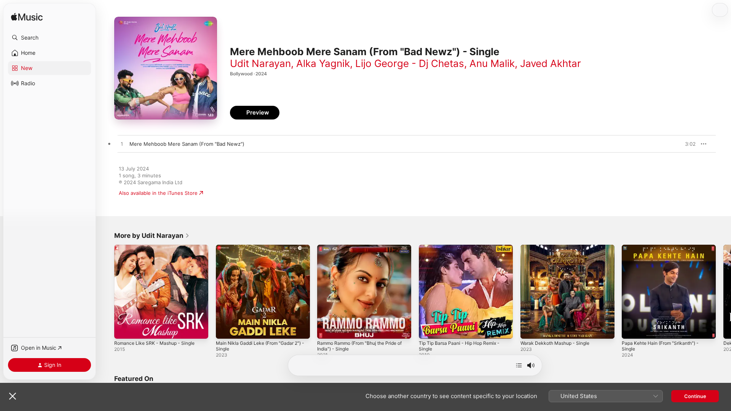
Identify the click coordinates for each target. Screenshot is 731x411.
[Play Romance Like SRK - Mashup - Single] (123, 329)
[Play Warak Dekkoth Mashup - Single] (530, 329)
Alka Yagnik (323, 63)
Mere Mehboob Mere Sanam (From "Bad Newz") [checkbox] (186, 144)
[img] (27, 17)
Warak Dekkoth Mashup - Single (558, 248)
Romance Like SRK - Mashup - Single (158, 248)
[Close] (12, 396)
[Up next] (519, 365)
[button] (49, 37)
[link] (152, 235)
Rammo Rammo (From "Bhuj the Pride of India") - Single (361, 251)
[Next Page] (723, 291)
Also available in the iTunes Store (158, 193)
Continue (695, 396)
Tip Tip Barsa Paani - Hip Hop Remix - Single (463, 251)
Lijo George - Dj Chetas (409, 63)
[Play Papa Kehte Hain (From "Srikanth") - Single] (631, 329)
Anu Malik (492, 63)
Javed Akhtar (550, 63)
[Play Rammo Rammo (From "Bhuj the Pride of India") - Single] (326, 329)
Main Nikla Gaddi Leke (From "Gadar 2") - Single (259, 251)
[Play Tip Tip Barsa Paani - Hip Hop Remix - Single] (428, 329)
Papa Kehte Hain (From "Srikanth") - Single (664, 251)
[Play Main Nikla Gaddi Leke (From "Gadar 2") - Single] (225, 329)
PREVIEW (687, 144)
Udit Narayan (260, 63)
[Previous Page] (106, 291)
